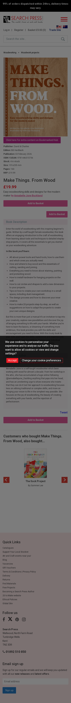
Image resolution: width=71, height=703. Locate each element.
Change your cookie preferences (41, 360)
